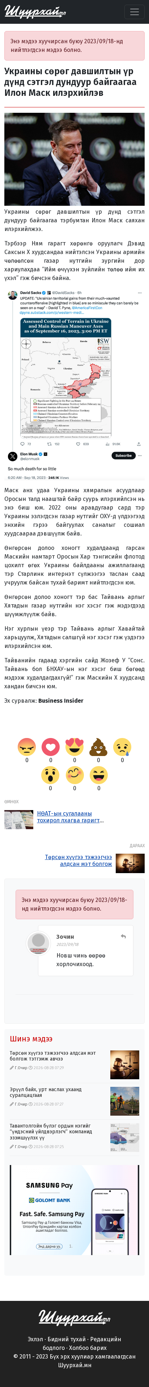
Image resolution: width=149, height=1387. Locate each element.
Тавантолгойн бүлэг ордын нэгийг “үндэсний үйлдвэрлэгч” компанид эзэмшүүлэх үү (51, 1132)
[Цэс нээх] (134, 12)
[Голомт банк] (74, 1210)
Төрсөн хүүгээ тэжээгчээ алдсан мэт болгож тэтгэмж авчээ (78, 864)
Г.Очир (21, 1068)
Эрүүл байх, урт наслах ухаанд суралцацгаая (46, 1092)
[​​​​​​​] (74, 1317)
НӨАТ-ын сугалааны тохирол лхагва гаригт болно (68, 820)
